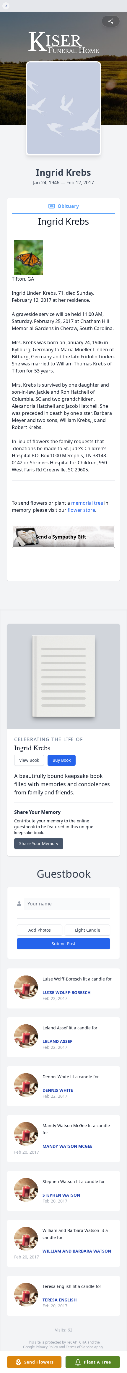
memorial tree (87, 503)
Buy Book (62, 760)
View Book (29, 760)
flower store (81, 510)
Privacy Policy (47, 1346)
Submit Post (63, 943)
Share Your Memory (38, 843)
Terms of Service (79, 1346)
